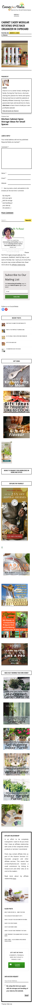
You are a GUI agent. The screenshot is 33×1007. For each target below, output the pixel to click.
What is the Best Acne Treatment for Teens (15, 930)
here (14, 879)
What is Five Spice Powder (11, 923)
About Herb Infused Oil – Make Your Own (15, 912)
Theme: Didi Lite (6, 1004)
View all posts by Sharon (10, 111)
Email (3, 178)
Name (3, 173)
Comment (5, 147)
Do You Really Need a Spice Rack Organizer (16, 336)
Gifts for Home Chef (11, 342)
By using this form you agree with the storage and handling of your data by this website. (7, 202)
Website (3, 183)
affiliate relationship (18, 265)
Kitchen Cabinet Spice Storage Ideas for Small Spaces (13, 121)
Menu (16, 15)
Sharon (5, 35)
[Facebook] (3, 309)
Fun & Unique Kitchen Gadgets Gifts (13, 916)
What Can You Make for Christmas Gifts (16, 323)
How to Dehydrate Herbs (11, 927)
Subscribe (16, 297)
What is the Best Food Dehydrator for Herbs (16, 919)
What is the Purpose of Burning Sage (15, 329)
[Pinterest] (6, 309)
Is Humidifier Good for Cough (13, 349)
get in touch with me (16, 255)
